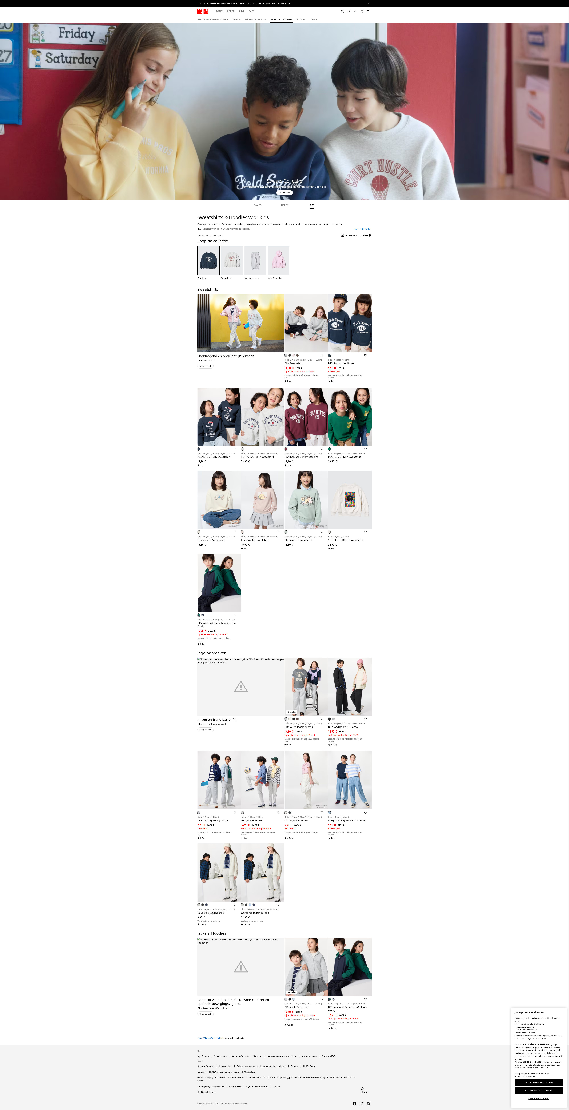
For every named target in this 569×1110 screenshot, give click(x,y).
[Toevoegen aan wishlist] (322, 355)
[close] (200, 3)
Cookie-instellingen (538, 1098)
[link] (288, 3)
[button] (368, 19)
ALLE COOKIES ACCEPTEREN (539, 1082)
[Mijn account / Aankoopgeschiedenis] (355, 11)
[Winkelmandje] (362, 11)
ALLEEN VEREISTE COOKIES (538, 1090)
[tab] (220, 11)
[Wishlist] (349, 11)
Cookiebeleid (530, 1076)
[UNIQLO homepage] (202, 11)
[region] (539, 1058)
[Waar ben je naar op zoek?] (342, 11)
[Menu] (368, 11)
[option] (208, 262)
